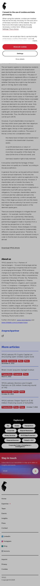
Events (4, 513)
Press (21, 361)
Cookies (5, 569)
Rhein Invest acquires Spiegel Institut (18, 370)
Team (4, 509)
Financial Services (13, 440)
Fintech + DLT (29, 440)
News (27, 361)
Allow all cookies (20, 47)
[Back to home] (4, 486)
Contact (5, 528)
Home (4, 499)
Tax (8, 426)
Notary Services (10, 435)
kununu (7, 551)
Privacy (4, 564)
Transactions (7, 374)
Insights (4, 518)
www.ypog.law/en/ (24, 320)
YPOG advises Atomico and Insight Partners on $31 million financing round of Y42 (19, 385)
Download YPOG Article (11, 248)
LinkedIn (7, 536)
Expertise (5, 504)
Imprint (4, 559)
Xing (5, 546)
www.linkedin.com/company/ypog (14, 322)
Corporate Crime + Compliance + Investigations (20, 446)
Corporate (12, 361)
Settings (20, 53)
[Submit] (35, 471)
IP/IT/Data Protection (28, 435)
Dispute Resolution (26, 430)
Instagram (7, 541)
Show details (20, 59)
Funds (4, 361)
